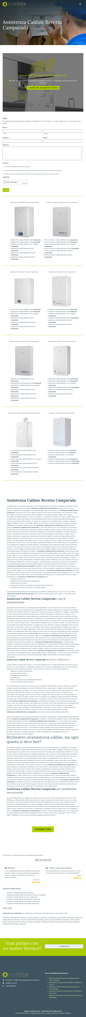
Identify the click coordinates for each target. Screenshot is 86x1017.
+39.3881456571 (11, 986)
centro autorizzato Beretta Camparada (28, 922)
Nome (5, 127)
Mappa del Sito (57, 1011)
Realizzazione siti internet (38, 1013)
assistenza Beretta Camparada (37, 917)
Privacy (6, 163)
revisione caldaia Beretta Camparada (32, 920)
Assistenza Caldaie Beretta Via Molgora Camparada (23, 901)
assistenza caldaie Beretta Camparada (15, 917)
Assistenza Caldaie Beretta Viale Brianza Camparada (23, 899)
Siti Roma (68, 1013)
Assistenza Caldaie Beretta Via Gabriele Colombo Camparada (26, 895)
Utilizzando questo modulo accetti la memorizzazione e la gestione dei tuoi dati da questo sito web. (31, 174)
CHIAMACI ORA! (43, 829)
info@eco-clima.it (11, 983)
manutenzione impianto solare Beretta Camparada (57, 922)
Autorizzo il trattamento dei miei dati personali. (17, 166)
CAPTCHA (6, 177)
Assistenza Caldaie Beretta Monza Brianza (20, 893)
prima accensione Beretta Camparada (57, 920)
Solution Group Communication (55, 1013)
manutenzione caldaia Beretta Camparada (61, 917)
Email (45, 138)
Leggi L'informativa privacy (32, 1011)
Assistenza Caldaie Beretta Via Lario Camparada (22, 897)
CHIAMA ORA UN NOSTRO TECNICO (43, 88)
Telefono (6, 138)
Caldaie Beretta (8, 913)
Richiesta (6, 145)
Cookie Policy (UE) (46, 1011)
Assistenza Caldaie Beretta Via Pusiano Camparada (23, 903)
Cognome (46, 133)
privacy (60, 170)
